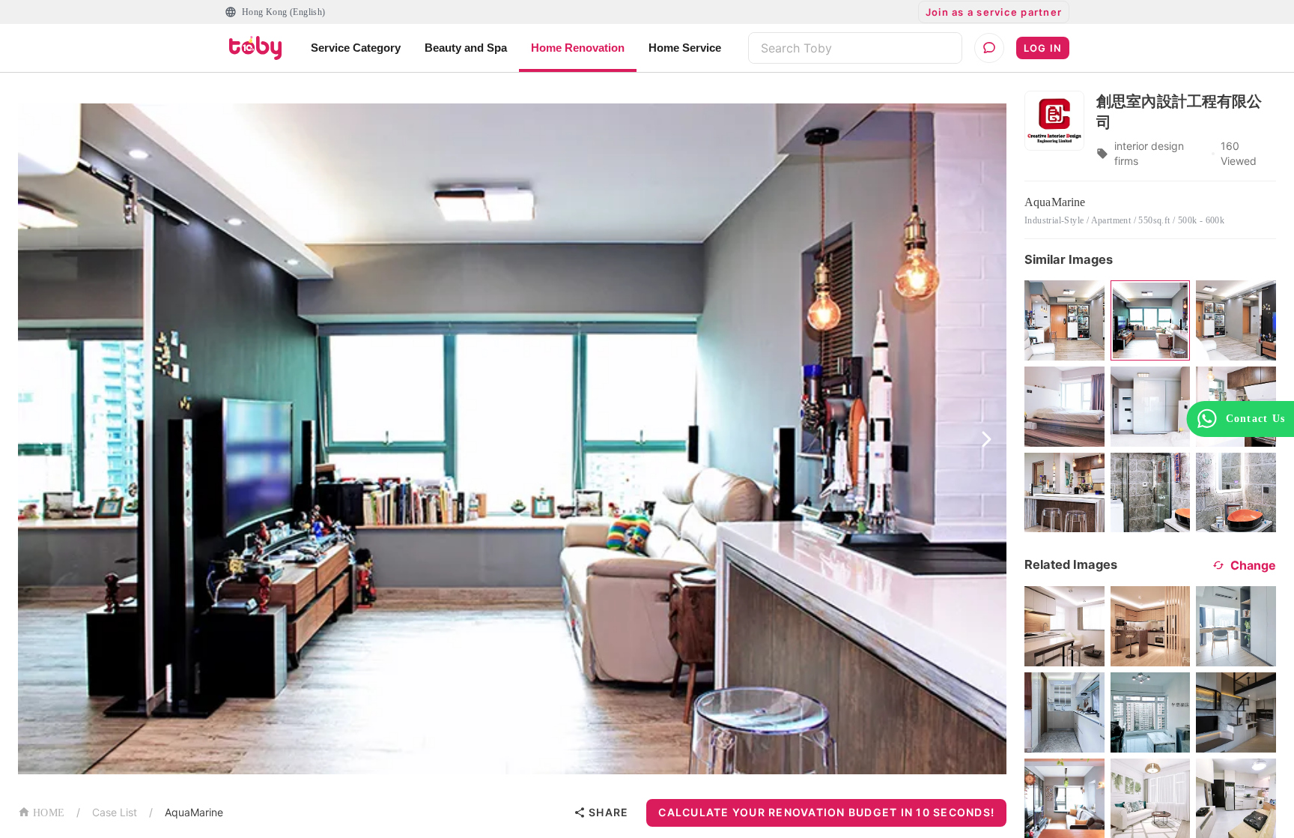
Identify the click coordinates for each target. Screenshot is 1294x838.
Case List (114, 812)
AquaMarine (194, 812)
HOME (48, 813)
